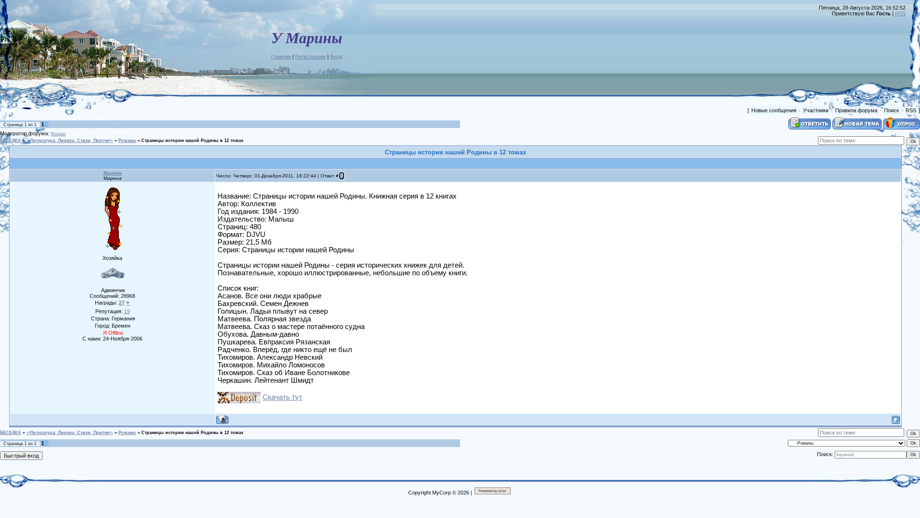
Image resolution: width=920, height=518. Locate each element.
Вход (336, 56)
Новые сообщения (773, 110)
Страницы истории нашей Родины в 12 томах (192, 140)
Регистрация (310, 56)
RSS (900, 13)
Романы (127, 140)
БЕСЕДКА (10, 140)
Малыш (58, 133)
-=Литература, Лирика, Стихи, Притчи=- (69, 140)
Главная (281, 56)
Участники (815, 110)
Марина (113, 173)
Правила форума (856, 110)
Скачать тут (282, 397)
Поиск (891, 110)
